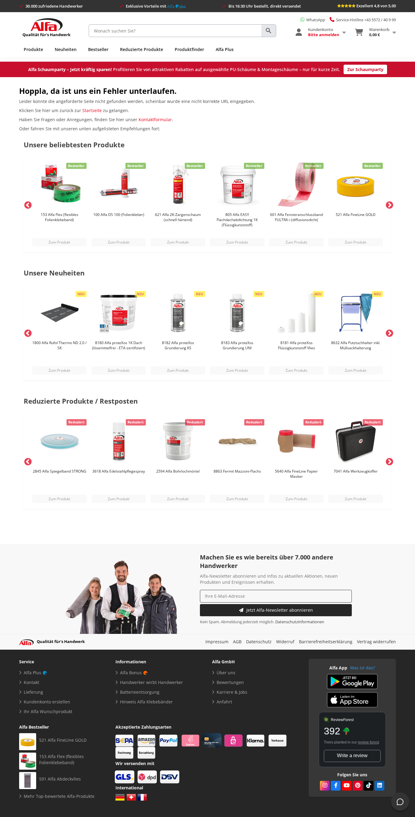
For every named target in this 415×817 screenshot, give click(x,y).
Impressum (216, 641)
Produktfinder (189, 49)
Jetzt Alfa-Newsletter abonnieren (279, 610)
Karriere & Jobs (232, 692)
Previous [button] (27, 204)
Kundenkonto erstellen (47, 702)
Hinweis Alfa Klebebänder (146, 702)
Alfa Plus (225, 49)
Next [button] (388, 204)
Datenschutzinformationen (299, 621)
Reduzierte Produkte (141, 49)
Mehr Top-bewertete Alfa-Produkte (59, 796)
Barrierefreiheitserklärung (325, 641)
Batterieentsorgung (139, 692)
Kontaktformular (155, 119)
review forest (368, 742)
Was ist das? (362, 668)
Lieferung (33, 692)
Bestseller (98, 49)
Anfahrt (224, 702)
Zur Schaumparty (365, 69)
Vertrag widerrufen (376, 641)
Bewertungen (230, 682)
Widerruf (285, 641)
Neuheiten (66, 49)
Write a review (352, 755)
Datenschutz (259, 641)
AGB (237, 641)
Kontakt (31, 682)
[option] (59, 204)
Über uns (226, 672)
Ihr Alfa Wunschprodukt (48, 711)
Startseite (92, 110)
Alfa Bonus (131, 672)
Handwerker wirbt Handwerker (151, 682)
